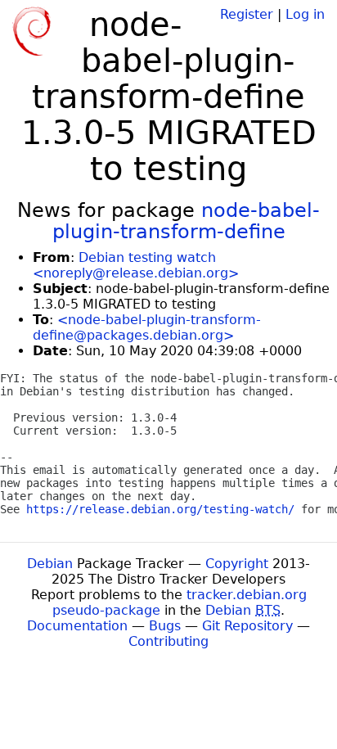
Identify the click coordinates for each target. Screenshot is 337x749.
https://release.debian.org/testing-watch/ (160, 509)
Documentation (77, 626)
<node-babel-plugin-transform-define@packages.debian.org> (147, 327)
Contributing (168, 641)
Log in (305, 14)
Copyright (236, 563)
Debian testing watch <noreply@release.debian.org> (136, 265)
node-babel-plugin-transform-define (186, 221)
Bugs (165, 626)
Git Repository (247, 626)
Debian (50, 563)
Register (246, 14)
